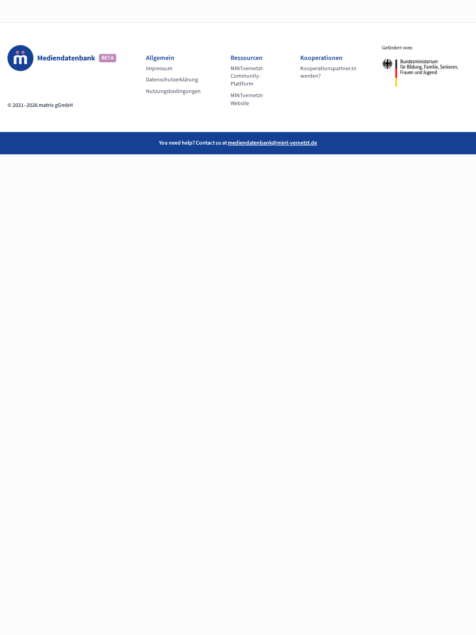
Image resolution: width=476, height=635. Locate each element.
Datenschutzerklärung (172, 80)
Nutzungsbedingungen (173, 91)
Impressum (159, 69)
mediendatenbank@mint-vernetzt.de (272, 143)
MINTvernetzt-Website (247, 99)
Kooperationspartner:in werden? (328, 72)
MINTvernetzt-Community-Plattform (247, 76)
